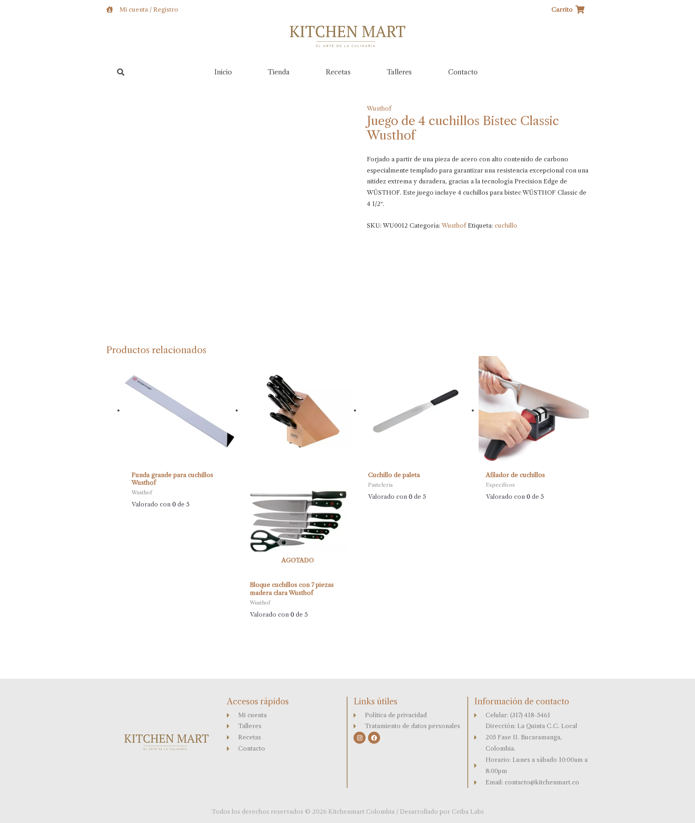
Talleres (399, 72)
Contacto (462, 72)
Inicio (223, 72)
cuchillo (506, 225)
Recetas (338, 72)
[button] (120, 72)
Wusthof (379, 108)
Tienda (279, 72)
